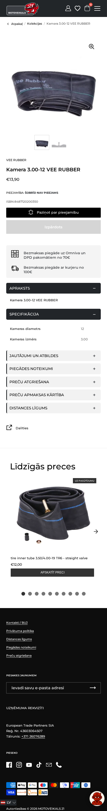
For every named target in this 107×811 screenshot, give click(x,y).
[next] (96, 532)
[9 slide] (77, 594)
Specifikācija (24, 314)
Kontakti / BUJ (17, 622)
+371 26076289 (33, 736)
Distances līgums (28, 408)
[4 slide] (43, 594)
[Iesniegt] (93, 687)
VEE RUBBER (16, 160)
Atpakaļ (17, 24)
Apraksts (19, 288)
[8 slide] (70, 594)
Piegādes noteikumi (31, 368)
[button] (8, 803)
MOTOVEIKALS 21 (51, 809)
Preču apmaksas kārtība (36, 394)
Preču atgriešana (29, 381)
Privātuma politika (20, 631)
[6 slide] (57, 594)
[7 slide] (63, 594)
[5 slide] (50, 594)
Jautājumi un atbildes (33, 355)
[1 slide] (23, 594)
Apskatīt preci (52, 572)
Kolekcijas (34, 23)
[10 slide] (84, 594)
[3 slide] (37, 594)
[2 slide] (30, 594)
